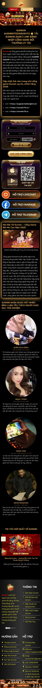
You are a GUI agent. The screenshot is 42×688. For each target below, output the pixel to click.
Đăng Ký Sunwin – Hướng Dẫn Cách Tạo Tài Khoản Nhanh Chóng (21, 559)
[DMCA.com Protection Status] (10, 628)
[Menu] (3, 4)
